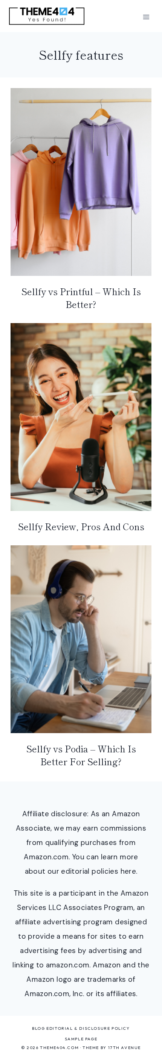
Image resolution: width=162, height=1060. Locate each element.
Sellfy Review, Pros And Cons (81, 526)
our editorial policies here (91, 871)
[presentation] (81, 182)
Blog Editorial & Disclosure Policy (81, 1028)
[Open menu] (146, 17)
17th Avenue (124, 1047)
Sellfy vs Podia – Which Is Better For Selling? (81, 755)
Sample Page (81, 1038)
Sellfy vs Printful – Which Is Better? (81, 298)
